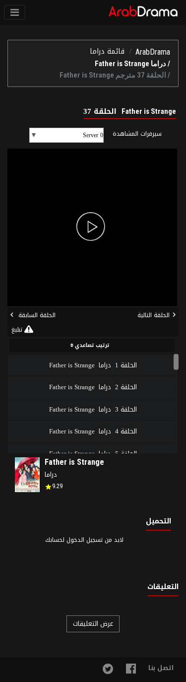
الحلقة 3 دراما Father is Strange (93, 409)
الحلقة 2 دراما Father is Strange (93, 387)
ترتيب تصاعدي (91, 345)
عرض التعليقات (93, 623)
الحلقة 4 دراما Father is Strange (93, 431)
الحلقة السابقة (36, 315)
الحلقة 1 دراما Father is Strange (93, 365)
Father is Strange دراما (130, 63)
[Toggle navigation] (14, 12)
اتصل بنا (161, 668)
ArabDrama (152, 52)
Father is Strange (74, 462)
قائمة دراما (107, 51)
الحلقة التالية (153, 315)
